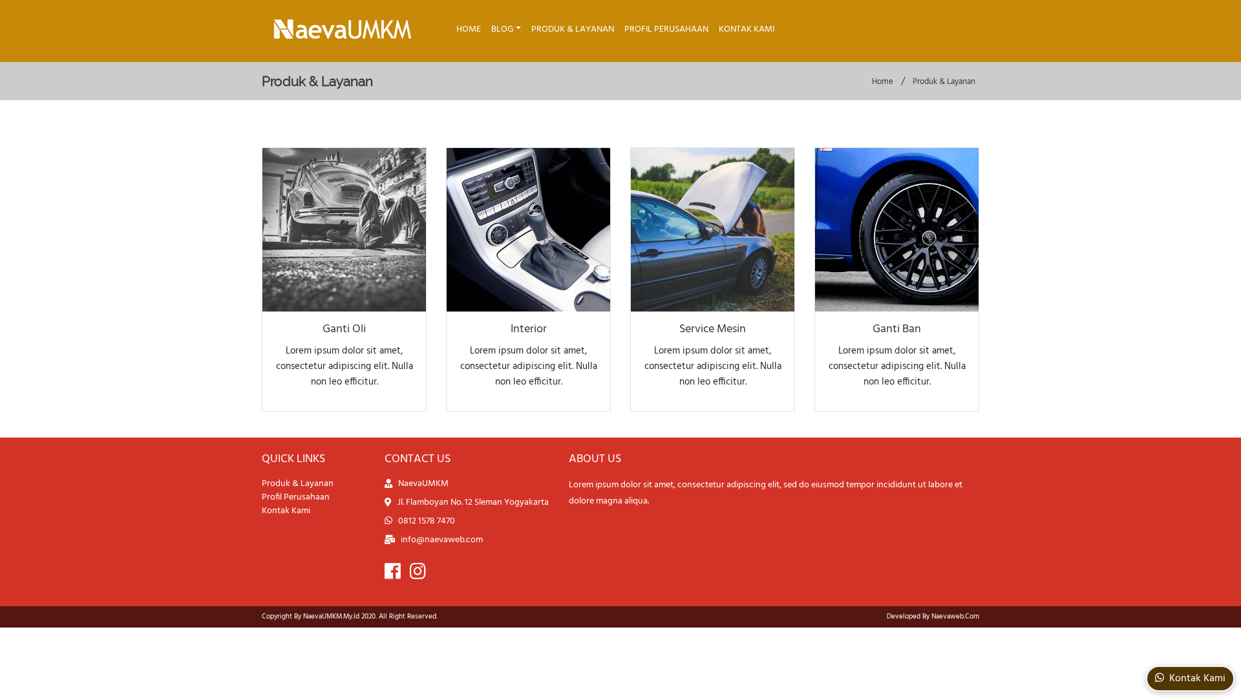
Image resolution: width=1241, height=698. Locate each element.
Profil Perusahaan (666, 29)
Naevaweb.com (955, 616)
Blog (502, 29)
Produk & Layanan (572, 29)
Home (468, 29)
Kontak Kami (746, 29)
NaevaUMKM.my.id (331, 616)
